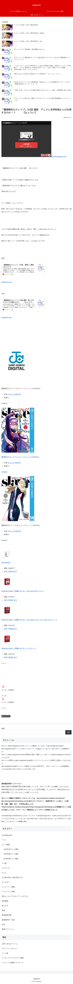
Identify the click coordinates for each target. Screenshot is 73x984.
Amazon (4, 472)
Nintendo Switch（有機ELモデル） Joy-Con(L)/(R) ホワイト (22, 591)
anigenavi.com (6, 282)
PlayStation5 (5, 562)
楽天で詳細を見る (10, 571)
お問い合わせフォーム (10, 944)
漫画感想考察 (6, 716)
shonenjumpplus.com (58, 156)
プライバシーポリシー (10, 948)
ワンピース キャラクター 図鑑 (13, 958)
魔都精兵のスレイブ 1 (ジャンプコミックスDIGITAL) (20, 457)
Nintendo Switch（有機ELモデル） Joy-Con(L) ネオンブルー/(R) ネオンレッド (29, 620)
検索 (3, 728)
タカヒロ (11, 394)
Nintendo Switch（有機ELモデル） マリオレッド (18, 648)
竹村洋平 (18, 394)
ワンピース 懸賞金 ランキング (13, 963)
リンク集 (5, 953)
